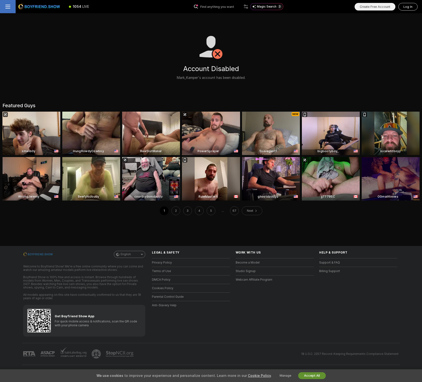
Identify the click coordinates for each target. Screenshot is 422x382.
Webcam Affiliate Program (254, 279)
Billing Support (329, 271)
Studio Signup (246, 271)
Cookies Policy (162, 288)
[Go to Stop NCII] (120, 354)
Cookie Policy (259, 376)
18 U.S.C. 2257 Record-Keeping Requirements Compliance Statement (350, 354)
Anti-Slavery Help (164, 305)
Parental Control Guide (168, 296)
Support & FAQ (329, 262)
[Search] (246, 6)
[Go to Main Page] (40, 6)
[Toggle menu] (8, 6)
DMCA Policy (161, 279)
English (126, 254)
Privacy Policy (162, 262)
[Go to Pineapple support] (97, 354)
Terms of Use (161, 271)
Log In (407, 7)
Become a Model (248, 262)
